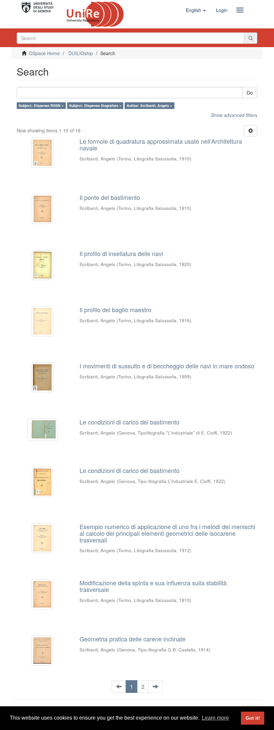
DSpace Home (44, 53)
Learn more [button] (215, 718)
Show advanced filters (234, 115)
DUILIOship (80, 53)
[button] (196, 10)
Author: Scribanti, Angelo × (149, 105)
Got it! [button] (253, 718)
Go (250, 92)
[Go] (250, 38)
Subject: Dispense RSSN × (41, 105)
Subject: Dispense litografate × (95, 105)
